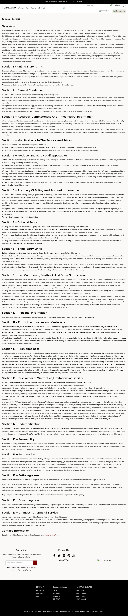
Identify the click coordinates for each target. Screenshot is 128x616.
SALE (43, 8)
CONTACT (56, 599)
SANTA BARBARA (9, 8)
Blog (38, 596)
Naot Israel (81, 596)
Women (21, 8)
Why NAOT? (40, 591)
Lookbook (40, 594)
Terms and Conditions (83, 611)
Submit (35, 563)
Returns (56, 594)
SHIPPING (56, 596)
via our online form (51, 535)
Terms (28, 570)
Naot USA (80, 591)
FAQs (55, 591)
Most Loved (35, 8)
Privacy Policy (17, 570)
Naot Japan (81, 599)
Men (27, 8)
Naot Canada (82, 594)
